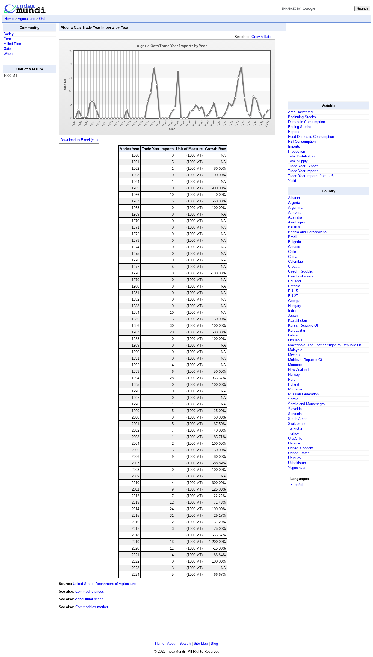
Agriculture (26, 19)
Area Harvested (300, 112)
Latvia (293, 335)
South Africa (297, 419)
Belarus (294, 227)
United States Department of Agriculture (104, 584)
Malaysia (295, 350)
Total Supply (298, 161)
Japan (293, 315)
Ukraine (294, 443)
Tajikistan (295, 428)
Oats (43, 19)
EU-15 (293, 291)
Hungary (294, 306)
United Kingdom (300, 448)
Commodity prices (89, 591)
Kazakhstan (297, 320)
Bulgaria (294, 242)
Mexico (294, 355)
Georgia (294, 301)
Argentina (295, 207)
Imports (294, 146)
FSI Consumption (302, 141)
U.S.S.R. (295, 438)
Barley (9, 34)
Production (296, 151)
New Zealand (298, 370)
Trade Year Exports (303, 166)
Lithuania (295, 340)
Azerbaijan (296, 222)
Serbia (293, 399)
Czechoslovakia (300, 276)
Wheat (9, 54)
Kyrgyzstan (297, 330)
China (292, 257)
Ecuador (294, 281)
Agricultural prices (89, 599)
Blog (214, 643)
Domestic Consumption (306, 122)
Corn (7, 39)
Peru (291, 379)
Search (185, 643)
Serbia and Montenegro (306, 404)
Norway (294, 374)
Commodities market (91, 607)
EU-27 (293, 296)
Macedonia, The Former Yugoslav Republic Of (324, 345)
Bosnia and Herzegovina (307, 232)
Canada (294, 247)
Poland (293, 384)
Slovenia (295, 414)
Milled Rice (12, 44)
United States (299, 453)
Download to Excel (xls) (79, 140)
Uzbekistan (297, 463)
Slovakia (295, 409)
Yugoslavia (296, 468)
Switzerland (297, 424)
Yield (292, 181)
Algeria (294, 203)
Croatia (293, 266)
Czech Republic (300, 271)
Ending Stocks (299, 127)
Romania (295, 389)
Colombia (295, 261)
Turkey (293, 433)
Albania (294, 198)
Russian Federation (303, 394)
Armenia (294, 212)
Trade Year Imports (303, 171)
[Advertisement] (25, 164)
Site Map (201, 643)
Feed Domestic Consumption (311, 137)
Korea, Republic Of (303, 325)
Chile (292, 252)
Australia (295, 217)
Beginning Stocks (302, 117)
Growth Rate (261, 37)
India (292, 311)
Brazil (292, 237)
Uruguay (294, 458)
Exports (294, 132)
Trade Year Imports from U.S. (311, 176)
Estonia (294, 286)
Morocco (295, 365)
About (171, 643)
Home (9, 19)
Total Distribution (301, 156)
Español (296, 485)
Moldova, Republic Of (305, 360)
